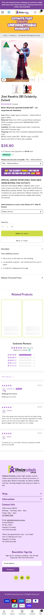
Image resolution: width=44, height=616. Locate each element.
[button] (36, 80)
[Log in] (35, 12)
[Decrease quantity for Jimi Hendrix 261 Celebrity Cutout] (3, 227)
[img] (7, 386)
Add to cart (22, 233)
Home (5, 35)
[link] (22, 24)
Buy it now (22, 241)
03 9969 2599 (7, 515)
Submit (11, 569)
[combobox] (22, 163)
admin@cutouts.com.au (16, 520)
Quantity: (4, 222)
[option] (22, 61)
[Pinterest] (28, 578)
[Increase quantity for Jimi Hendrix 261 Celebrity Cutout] (12, 227)
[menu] (2, 12)
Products (13, 35)
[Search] (8, 12)
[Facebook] (16, 578)
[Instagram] (22, 578)
